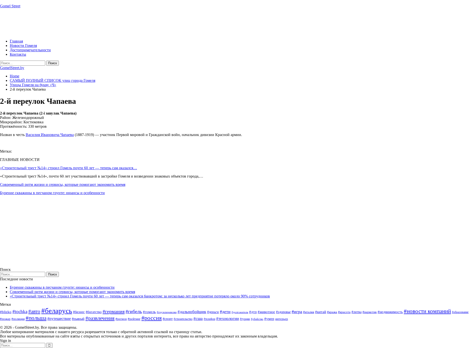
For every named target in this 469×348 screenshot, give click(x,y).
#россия (151, 318)
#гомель (149, 312)
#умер (269, 318)
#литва (357, 312)
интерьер (281, 319)
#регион (121, 319)
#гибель (134, 311)
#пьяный (78, 319)
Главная (16, 41)
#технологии (227, 318)
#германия (114, 311)
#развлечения (100, 318)
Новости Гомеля (23, 45)
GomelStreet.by (12, 68)
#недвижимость (390, 312)
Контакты (18, 54)
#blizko (5, 312)
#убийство (257, 319)
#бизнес (79, 312)
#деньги (213, 312)
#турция (245, 319)
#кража (332, 312)
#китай (320, 312)
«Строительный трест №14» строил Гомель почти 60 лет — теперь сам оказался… (68, 168)
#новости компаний (427, 311)
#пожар (5, 319)
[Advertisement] (89, 23)
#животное (266, 312)
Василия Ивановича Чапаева (50, 135)
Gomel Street (10, 6)
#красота (344, 312)
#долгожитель (240, 312)
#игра (297, 311)
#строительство (183, 319)
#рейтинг (134, 319)
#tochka (19, 311)
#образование (460, 312)
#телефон (209, 319)
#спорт (168, 319)
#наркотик (369, 312)
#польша (36, 318)
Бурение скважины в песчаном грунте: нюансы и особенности (52, 193)
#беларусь (56, 311)
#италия (308, 312)
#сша (198, 318)
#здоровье (283, 312)
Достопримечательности (30, 50)
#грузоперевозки (167, 312)
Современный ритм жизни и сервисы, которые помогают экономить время (62, 184)
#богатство (94, 312)
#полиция (18, 319)
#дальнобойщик (192, 311)
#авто (34, 311)
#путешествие (59, 318)
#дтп (253, 312)
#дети (225, 311)
